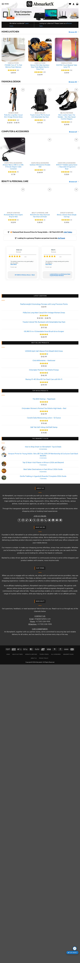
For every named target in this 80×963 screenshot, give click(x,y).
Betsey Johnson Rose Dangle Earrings (66, 215)
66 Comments (46, 449)
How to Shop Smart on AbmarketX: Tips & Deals (43, 447)
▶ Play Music (72, 952)
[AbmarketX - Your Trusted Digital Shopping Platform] (40, 4)
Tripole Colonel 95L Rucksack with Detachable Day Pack (40, 116)
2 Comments (46, 458)
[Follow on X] (34, 520)
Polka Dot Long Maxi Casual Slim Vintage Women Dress (13, 116)
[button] (5, 3)
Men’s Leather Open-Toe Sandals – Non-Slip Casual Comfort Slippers (66, 117)
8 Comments (46, 471)
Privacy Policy (43, 658)
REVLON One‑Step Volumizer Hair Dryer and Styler (40, 215)
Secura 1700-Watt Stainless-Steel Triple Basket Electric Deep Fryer (40, 67)
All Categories (56, 654)
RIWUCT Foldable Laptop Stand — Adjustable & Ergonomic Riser (66, 166)
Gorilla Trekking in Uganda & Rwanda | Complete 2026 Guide (43, 476)
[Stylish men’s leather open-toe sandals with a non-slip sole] (66, 99)
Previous (1, 148)
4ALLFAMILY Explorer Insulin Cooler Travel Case (60, 275)
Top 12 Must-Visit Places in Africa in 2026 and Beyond (43, 462)
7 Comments (46, 478)
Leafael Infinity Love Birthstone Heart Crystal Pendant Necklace (25, 275)
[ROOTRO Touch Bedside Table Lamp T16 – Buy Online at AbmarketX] (66, 49)
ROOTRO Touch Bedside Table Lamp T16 (66, 66)
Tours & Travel (44, 654)
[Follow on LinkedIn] (53, 520)
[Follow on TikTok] (27, 520)
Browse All (73, 32)
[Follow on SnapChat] (30, 520)
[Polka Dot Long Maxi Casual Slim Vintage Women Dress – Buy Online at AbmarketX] (13, 99)
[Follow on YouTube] (57, 520)
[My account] (73, 4)
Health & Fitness (17, 654)
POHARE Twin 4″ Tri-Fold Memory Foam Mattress (13, 66)
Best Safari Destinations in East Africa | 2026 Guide (43, 469)
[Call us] (45, 520)
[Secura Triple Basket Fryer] (40, 49)
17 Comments (45, 465)
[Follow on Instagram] (23, 520)
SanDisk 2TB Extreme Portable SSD (40, 166)
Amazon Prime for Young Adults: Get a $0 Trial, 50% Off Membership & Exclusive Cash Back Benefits (43, 455)
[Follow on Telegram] (60, 520)
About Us (34, 658)
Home (8, 654)
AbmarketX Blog (68, 654)
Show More (14, 264)
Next (79, 148)
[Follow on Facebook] (19, 520)
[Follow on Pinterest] (49, 520)
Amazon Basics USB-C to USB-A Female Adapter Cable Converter (13, 166)
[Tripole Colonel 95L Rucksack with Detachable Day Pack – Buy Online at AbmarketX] (40, 99)
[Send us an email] (42, 520)
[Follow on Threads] (38, 520)
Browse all (73, 132)
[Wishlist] (70, 4)
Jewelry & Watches (31, 654)
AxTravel (61, 238)
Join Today (68, 232)
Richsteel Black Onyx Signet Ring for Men (13, 215)
